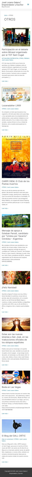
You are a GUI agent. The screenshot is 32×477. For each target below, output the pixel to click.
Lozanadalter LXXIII (11, 105)
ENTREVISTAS (14, 58)
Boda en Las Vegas (11, 387)
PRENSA (26, 58)
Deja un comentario (7, 439)
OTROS (21, 58)
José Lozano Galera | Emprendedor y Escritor (12, 3)
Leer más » (5, 81)
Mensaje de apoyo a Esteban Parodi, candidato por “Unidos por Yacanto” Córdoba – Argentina (15, 234)
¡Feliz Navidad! (9, 287)
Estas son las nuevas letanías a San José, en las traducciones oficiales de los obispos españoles (15, 338)
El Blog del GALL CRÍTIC (14, 435)
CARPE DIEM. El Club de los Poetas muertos (15, 182)
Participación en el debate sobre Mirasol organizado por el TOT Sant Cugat (15, 52)
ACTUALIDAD (6, 58)
